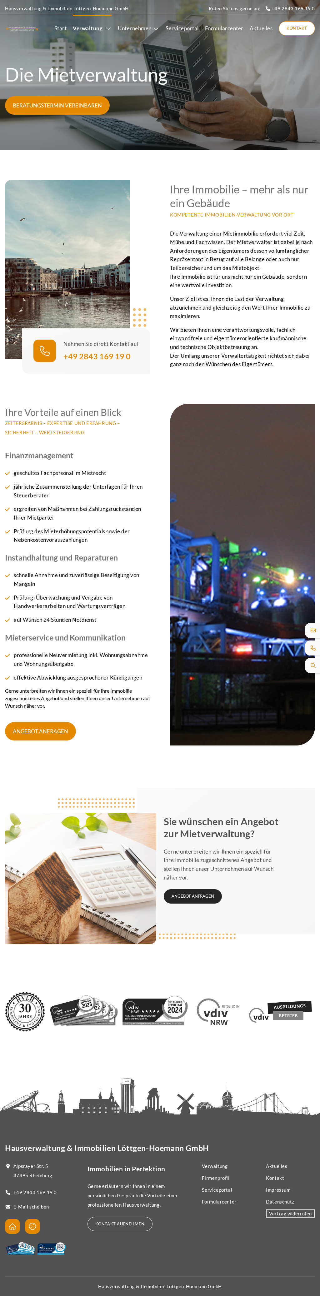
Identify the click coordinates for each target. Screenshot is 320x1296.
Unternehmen (135, 28)
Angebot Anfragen (40, 731)
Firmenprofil (215, 1178)
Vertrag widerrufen (290, 1213)
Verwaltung (88, 28)
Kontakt (297, 28)
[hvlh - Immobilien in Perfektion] (12, 1226)
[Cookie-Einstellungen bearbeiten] (32, 1226)
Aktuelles (261, 28)
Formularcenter (224, 28)
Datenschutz (280, 1201)
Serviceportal (182, 28)
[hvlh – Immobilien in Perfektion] (22, 28)
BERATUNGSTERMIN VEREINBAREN (57, 105)
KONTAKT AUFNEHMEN (120, 1223)
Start (60, 28)
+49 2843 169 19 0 (292, 8)
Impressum (278, 1190)
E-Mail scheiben (31, 1206)
